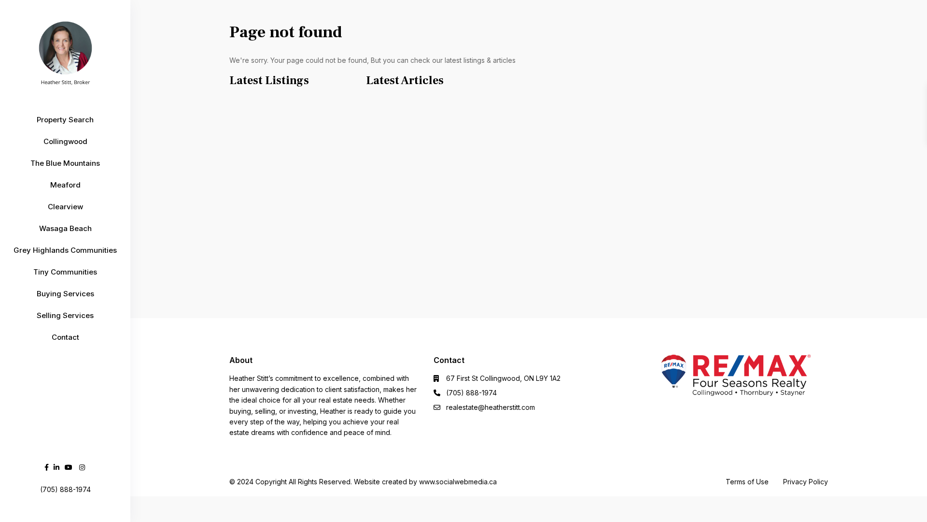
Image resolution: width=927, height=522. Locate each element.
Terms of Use (747, 482)
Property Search (65, 119)
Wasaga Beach (65, 228)
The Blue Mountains (65, 163)
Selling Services (65, 315)
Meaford (65, 184)
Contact (65, 337)
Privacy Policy (805, 482)
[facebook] (46, 467)
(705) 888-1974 (471, 393)
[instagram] (82, 467)
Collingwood (65, 141)
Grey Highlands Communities (65, 250)
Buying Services (65, 293)
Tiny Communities (65, 271)
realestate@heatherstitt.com (490, 407)
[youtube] (68, 467)
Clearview (65, 206)
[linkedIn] (56, 467)
